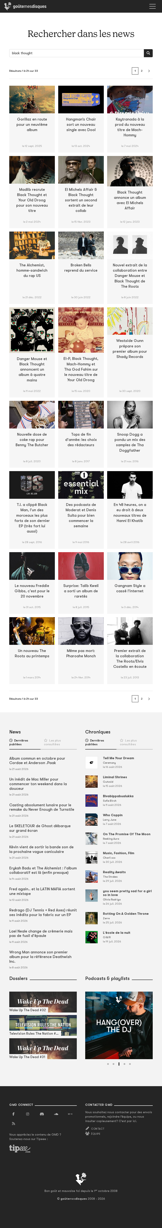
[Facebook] (13, 1114)
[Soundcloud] (56, 1114)
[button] (108, 1064)
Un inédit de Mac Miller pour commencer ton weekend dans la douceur (38, 783)
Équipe (95, 1133)
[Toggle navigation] (152, 6)
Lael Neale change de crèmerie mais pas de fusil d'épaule (41, 933)
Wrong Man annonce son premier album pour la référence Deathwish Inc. (40, 956)
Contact (97, 1128)
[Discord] (42, 1114)
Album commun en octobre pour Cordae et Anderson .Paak (37, 760)
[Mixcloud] (70, 1114)
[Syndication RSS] (13, 1124)
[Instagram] (27, 1114)
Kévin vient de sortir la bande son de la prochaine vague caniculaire (41, 849)
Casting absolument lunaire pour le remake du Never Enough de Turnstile (41, 807)
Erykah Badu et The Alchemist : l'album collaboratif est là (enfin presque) (43, 870)
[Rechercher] (148, 53)
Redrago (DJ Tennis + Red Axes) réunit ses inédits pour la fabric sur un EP (43, 912)
